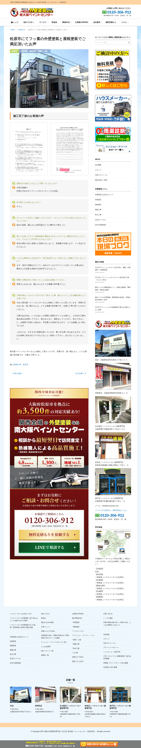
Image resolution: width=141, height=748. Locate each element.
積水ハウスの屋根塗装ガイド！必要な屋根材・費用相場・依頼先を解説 (113, 288)
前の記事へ (18, 373)
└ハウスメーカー (78, 631)
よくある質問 (45, 646)
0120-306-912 (112, 515)
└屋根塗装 (75, 627)
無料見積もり (111, 22)
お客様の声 (16, 364)
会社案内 (96, 22)
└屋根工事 (75, 644)
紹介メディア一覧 (47, 651)
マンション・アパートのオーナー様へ (54, 642)
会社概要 (98, 165)
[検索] (129, 43)
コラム (124, 22)
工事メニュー (45, 627)
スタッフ (98, 170)
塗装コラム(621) (78, 661)
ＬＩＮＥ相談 (108, 618)
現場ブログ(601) (78, 657)
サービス (42, 22)
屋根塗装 (98, 204)
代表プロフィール (101, 175)
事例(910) (66, 22)
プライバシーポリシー (111, 647)
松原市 (25, 364)
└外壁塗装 (75, 622)
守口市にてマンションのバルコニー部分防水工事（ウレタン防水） (112, 279)
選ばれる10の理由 (47, 622)
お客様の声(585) (81, 22)
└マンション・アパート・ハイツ (83, 635)
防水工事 (98, 215)
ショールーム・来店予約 (111, 652)
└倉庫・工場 (76, 640)
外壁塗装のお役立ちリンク (104, 194)
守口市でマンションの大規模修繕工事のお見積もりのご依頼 (113, 308)
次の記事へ (80, 373)
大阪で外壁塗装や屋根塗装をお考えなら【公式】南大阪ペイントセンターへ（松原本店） (38, 2)
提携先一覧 (45, 655)
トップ (15, 22)
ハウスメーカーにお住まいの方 (21, 614)
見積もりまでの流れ (48, 631)
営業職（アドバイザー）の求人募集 (115, 663)
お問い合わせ (108, 614)
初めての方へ (28, 22)
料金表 (54, 22)
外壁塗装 (98, 200)
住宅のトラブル (100, 220)
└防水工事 (75, 648)
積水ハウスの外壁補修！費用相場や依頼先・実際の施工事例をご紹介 (113, 298)
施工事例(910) (77, 618)
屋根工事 (98, 210)
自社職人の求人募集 (110, 667)
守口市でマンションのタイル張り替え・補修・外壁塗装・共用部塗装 (113, 269)
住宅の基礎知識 (100, 225)
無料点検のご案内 (101, 180)
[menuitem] (14, 22)
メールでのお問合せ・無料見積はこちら (111, 510)
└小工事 (75, 653)
